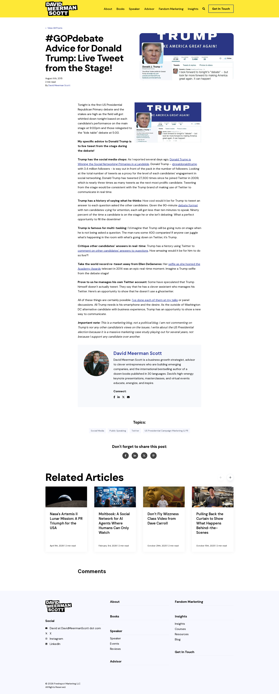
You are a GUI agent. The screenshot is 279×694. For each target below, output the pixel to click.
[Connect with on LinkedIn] (119, 397)
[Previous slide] (220, 477)
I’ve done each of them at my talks (155, 300)
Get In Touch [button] (221, 9)
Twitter (135, 430)
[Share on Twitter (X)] (144, 455)
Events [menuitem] (114, 643)
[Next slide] (230, 477)
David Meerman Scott (59, 85)
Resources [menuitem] (182, 634)
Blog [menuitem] (178, 639)
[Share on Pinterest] (153, 455)
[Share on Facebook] (125, 455)
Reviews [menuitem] (115, 649)
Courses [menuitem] (180, 629)
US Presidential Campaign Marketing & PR (166, 430)
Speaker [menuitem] (115, 638)
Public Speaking (118, 430)
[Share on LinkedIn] (135, 455)
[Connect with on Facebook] (115, 397)
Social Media (97, 430)
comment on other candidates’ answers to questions (113, 250)
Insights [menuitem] (180, 624)
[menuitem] (108, 9)
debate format (188, 205)
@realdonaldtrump (184, 164)
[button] (203, 8)
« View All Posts (53, 27)
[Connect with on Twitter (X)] (124, 397)
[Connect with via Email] (129, 397)
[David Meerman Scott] (96, 363)
